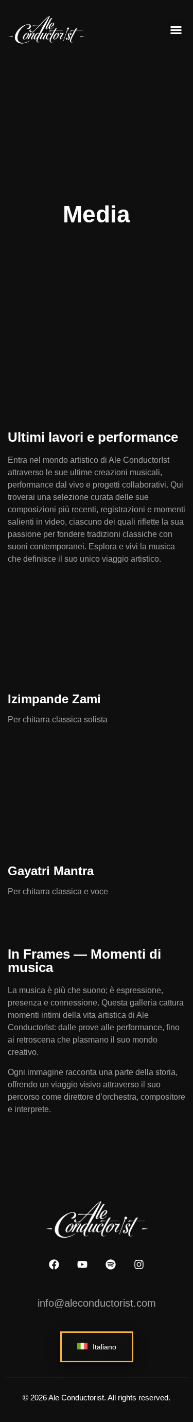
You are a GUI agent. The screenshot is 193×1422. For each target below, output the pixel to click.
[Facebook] (54, 1264)
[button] (176, 30)
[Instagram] (139, 1264)
